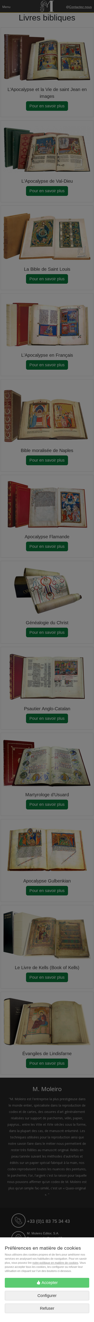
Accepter (49, 1282)
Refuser (47, 1308)
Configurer (47, 1295)
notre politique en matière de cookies (55, 1262)
